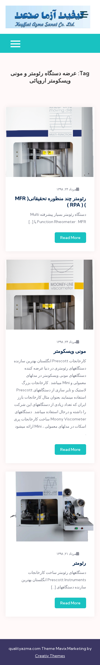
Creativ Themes (50, 655)
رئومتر (79, 563)
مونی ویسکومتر (70, 351)
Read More (70, 237)
